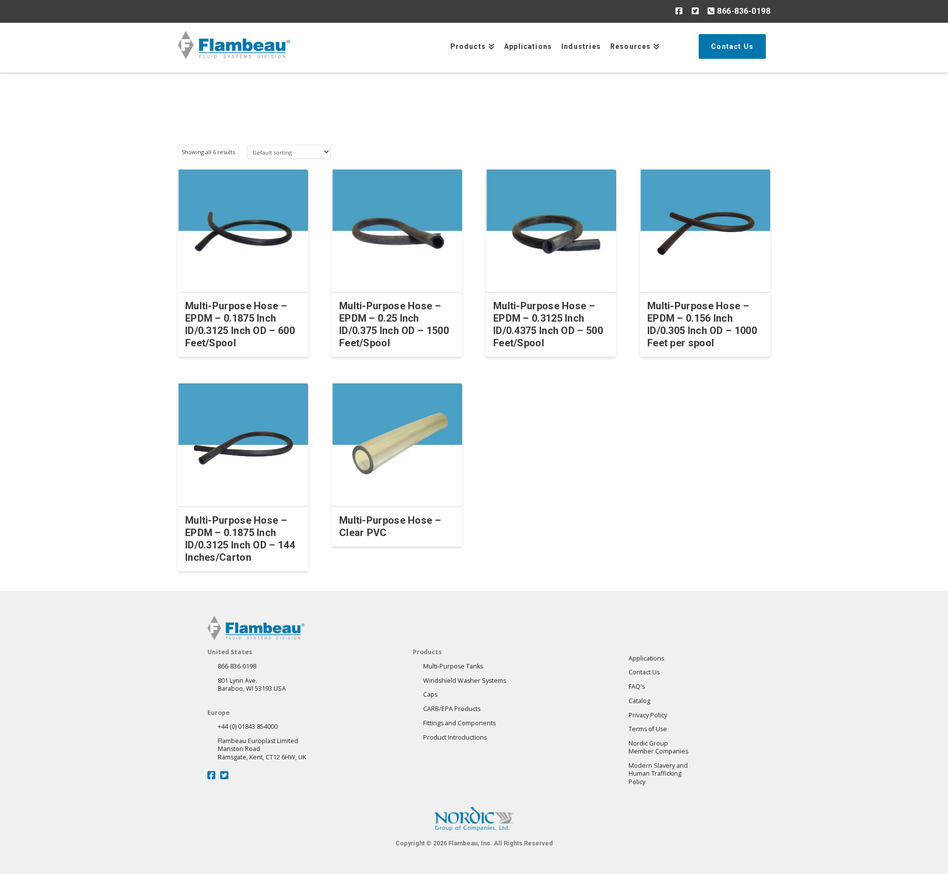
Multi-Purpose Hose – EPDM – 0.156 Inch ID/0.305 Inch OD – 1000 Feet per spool (702, 324)
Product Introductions (455, 737)
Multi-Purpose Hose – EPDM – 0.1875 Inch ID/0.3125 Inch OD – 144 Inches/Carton (240, 538)
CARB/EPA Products (451, 709)
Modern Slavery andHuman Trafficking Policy (658, 773)
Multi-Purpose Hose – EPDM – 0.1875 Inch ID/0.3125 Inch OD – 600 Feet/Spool (240, 324)
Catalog (639, 701)
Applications (646, 658)
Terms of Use (648, 729)
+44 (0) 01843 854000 (247, 726)
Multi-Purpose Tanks (453, 666)
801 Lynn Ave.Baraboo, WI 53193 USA (252, 684)
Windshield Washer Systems (464, 680)
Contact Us (644, 672)
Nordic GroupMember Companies (658, 747)
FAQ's (637, 686)
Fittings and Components (459, 723)
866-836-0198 (742, 11)
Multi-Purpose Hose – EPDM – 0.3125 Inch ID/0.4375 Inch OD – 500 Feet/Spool (548, 324)
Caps (430, 694)
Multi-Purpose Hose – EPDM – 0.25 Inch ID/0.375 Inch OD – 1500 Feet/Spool (394, 324)
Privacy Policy (648, 715)
